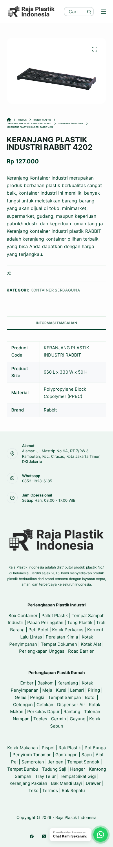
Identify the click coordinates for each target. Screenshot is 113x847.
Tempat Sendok (83, 762)
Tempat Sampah (64, 697)
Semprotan (32, 762)
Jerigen (55, 762)
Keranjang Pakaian (28, 783)
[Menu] (103, 11)
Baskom (45, 683)
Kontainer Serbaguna (55, 290)
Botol (90, 697)
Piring (94, 690)
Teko (33, 790)
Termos (50, 790)
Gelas (20, 697)
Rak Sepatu (73, 790)
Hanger (77, 769)
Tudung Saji (54, 769)
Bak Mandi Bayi (66, 783)
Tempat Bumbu (22, 769)
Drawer (93, 783)
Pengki (37, 697)
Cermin (58, 718)
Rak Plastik (70, 747)
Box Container (23, 615)
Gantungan (66, 754)
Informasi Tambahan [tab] (56, 323)
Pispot (48, 747)
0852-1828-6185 (37, 481)
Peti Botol (38, 629)
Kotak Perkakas (67, 629)
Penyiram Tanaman (32, 754)
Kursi (61, 690)
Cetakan (45, 704)
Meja (47, 690)
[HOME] (9, 120)
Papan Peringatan (45, 622)
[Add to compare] (9, 273)
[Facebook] (32, 836)
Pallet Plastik (54, 615)
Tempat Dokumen (59, 644)
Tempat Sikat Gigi (78, 776)
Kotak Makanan (22, 747)
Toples (40, 718)
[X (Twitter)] (44, 836)
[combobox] (74, 11)
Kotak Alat (91, 644)
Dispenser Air (71, 704)
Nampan (21, 718)
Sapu (86, 754)
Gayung (77, 718)
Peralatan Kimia (62, 637)
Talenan (92, 711)
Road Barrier (81, 651)
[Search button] (89, 12)
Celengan (23, 704)
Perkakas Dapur (43, 711)
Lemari (77, 690)
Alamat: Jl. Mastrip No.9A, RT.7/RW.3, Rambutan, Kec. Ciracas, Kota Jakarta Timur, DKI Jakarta (61, 456)
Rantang (71, 711)
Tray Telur (45, 776)
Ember (27, 683)
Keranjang (67, 683)
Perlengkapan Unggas (41, 651)
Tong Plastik (79, 622)
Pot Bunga (95, 747)
